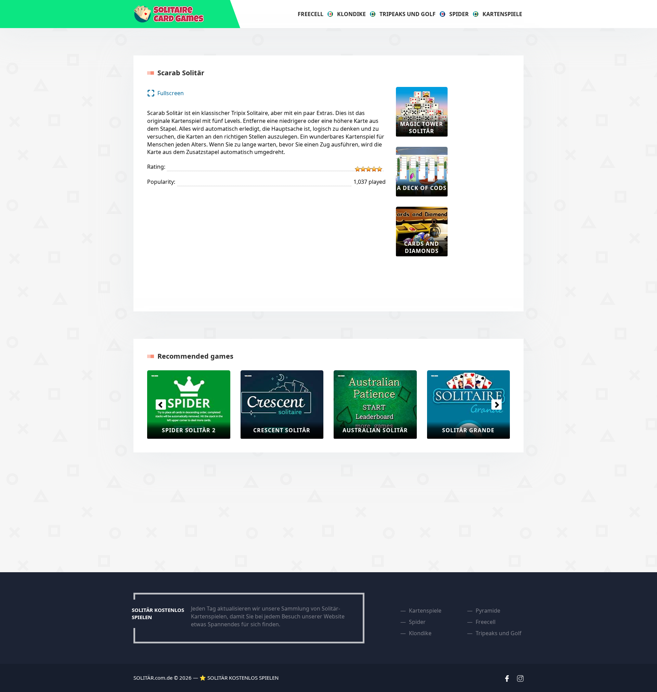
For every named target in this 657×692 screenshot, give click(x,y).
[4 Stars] (374, 169)
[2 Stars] (363, 169)
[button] (160, 404)
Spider (459, 14)
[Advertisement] (485, 189)
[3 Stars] (368, 169)
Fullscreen (170, 93)
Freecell (310, 14)
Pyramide (488, 610)
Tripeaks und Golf (407, 14)
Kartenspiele (502, 14)
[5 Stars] (379, 169)
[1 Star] (357, 169)
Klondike (351, 14)
